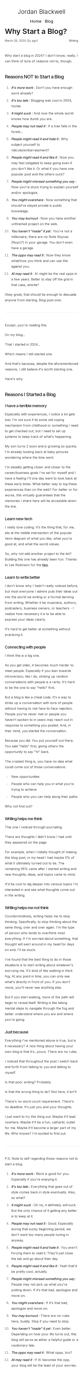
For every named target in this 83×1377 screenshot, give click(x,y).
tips (45, 565)
